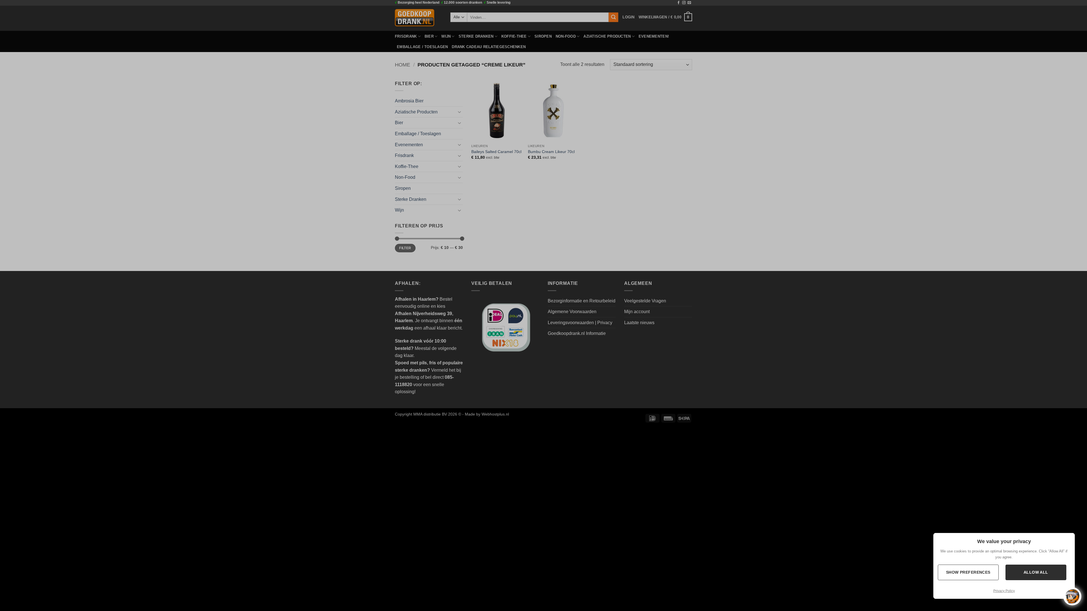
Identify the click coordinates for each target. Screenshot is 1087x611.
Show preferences (968, 572)
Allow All (1036, 572)
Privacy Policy (1004, 591)
